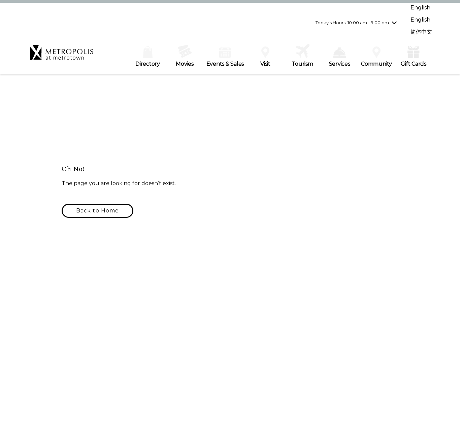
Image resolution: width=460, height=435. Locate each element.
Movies (185, 64)
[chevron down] (394, 22)
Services (339, 64)
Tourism (302, 64)
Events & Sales (225, 64)
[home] (61, 55)
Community (376, 64)
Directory (147, 64)
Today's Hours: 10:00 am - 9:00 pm (352, 22)
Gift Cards (413, 64)
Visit (265, 64)
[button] (97, 211)
